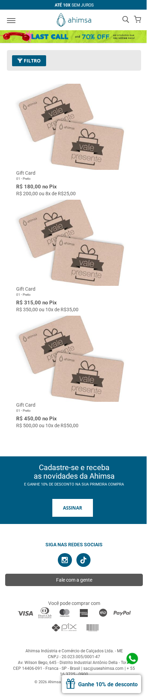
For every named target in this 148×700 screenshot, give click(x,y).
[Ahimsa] (74, 20)
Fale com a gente (74, 580)
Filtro (31, 60)
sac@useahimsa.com (103, 668)
